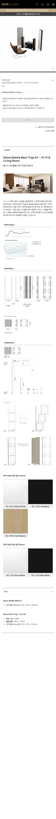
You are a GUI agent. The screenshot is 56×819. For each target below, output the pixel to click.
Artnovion (6, 80)
